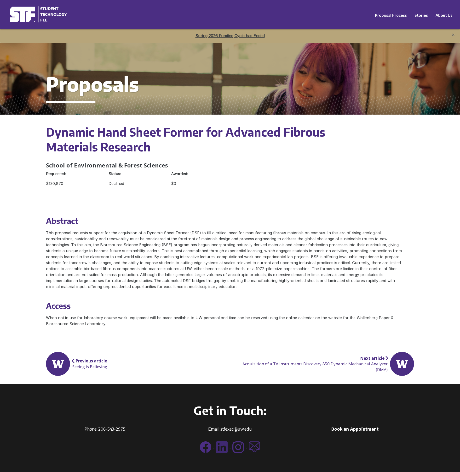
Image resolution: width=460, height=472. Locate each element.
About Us (444, 15)
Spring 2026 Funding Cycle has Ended (230, 35)
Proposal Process (391, 15)
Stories (421, 15)
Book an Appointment (355, 429)
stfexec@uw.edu (236, 429)
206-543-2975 (111, 429)
